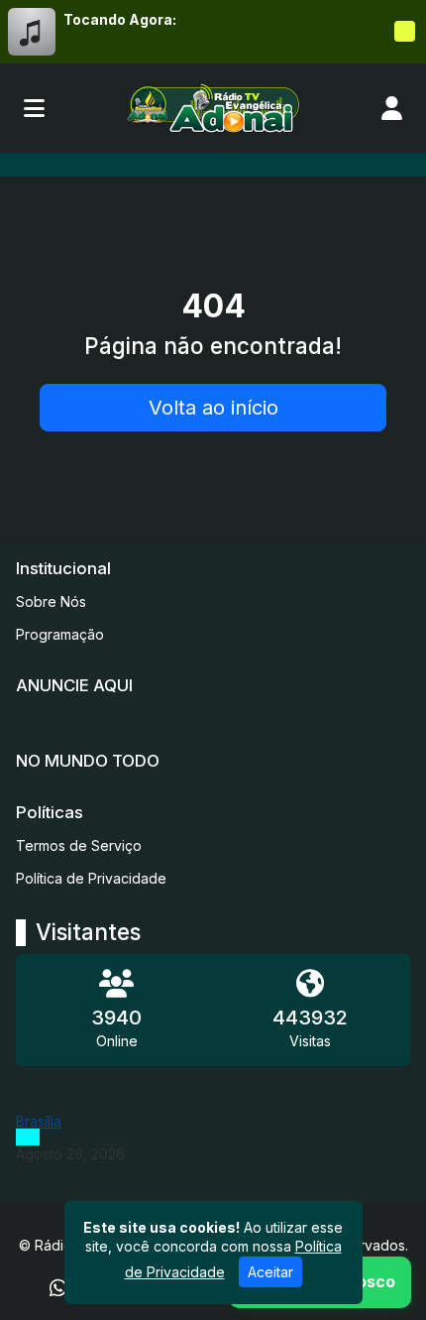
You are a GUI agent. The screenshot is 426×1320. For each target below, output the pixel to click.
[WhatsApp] (58, 1288)
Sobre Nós (51, 601)
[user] (392, 108)
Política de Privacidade (91, 878)
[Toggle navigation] (34, 108)
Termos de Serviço (79, 845)
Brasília (38, 1121)
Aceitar (270, 1271)
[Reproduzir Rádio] (404, 32)
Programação (60, 634)
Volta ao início (213, 408)
